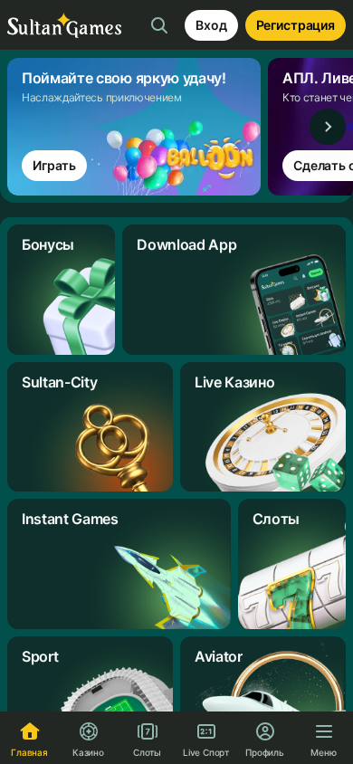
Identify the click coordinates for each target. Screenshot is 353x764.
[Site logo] (64, 26)
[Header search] (159, 25)
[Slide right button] (328, 127)
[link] (137, 127)
